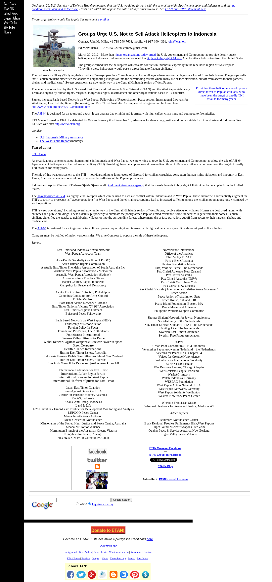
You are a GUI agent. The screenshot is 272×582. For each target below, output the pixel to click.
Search (131, 558)
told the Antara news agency (126, 185)
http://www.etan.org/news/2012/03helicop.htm (61, 106)
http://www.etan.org (67, 124)
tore (73, 558)
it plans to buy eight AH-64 (164, 58)
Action (85, 552)
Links (104, 552)
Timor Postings (118, 558)
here (150, 539)
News (96, 552)
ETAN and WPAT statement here (185, 9)
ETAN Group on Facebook (165, 454)
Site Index (142, 558)
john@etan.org (177, 41)
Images (95, 558)
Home (105, 558)
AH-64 (41, 113)
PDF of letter (39, 154)
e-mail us (103, 19)
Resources (135, 552)
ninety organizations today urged (135, 54)
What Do (119, 552)
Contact (148, 552)
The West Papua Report (54, 141)
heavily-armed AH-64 (51, 196)
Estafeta (85, 558)
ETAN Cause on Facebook (165, 448)
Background (70, 552)
